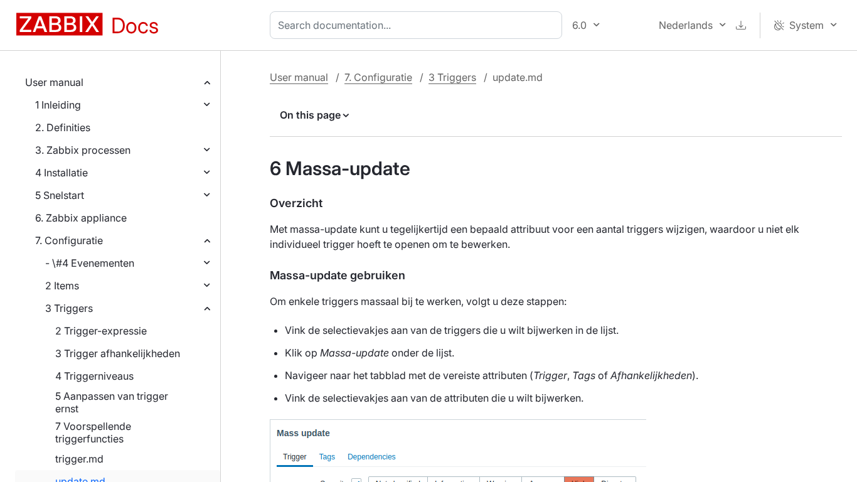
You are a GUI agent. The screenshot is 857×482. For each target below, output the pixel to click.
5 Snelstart (59, 195)
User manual (54, 82)
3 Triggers (69, 308)
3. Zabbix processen (82, 150)
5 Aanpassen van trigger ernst (111, 402)
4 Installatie (61, 172)
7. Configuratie (69, 240)
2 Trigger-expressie (101, 330)
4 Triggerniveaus (94, 376)
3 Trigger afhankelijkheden (117, 353)
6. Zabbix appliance (81, 218)
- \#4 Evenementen (89, 263)
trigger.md (79, 459)
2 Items (62, 285)
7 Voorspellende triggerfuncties (93, 432)
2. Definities (62, 127)
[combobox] (418, 25)
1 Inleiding (58, 105)
